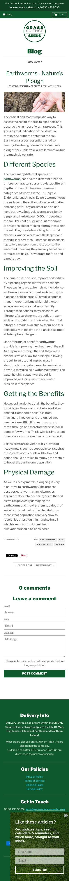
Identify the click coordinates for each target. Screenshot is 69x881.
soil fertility (44, 544)
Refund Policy (34, 788)
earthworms (47, 540)
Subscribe (39, 869)
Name (7, 606)
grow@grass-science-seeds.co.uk (45, 809)
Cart (61, 14)
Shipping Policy (34, 784)
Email (7, 619)
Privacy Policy (34, 776)
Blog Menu (34, 62)
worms (60, 544)
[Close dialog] (66, 815)
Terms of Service (34, 780)
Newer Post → (45, 565)
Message (8, 633)
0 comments (11, 539)
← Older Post (23, 565)
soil (61, 540)
